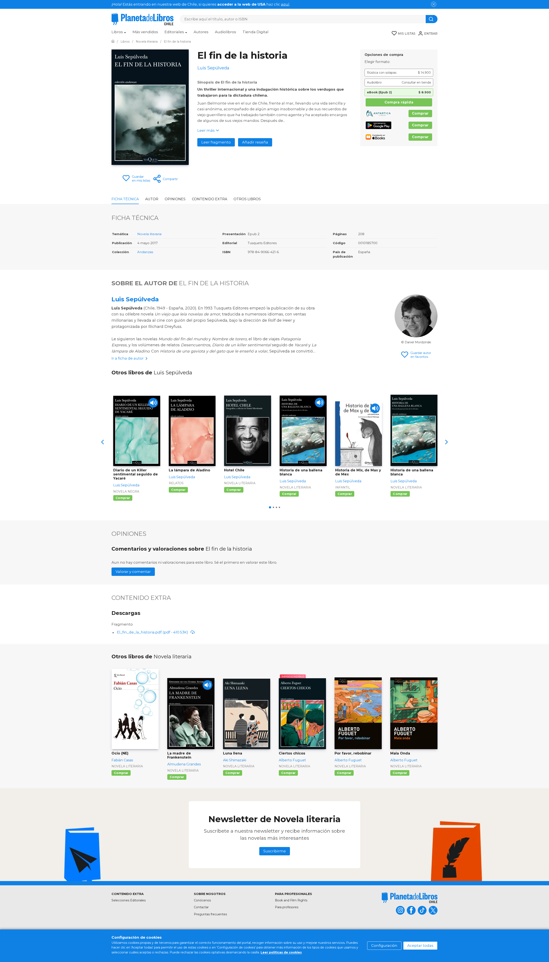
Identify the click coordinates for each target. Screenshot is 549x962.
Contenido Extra (209, 199)
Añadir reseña (255, 142)
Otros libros (247, 199)
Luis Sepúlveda (135, 299)
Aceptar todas (420, 945)
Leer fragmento (216, 142)
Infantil (342, 487)
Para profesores (286, 907)
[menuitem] (119, 33)
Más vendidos (145, 32)
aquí (285, 4)
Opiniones (175, 199)
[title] (409, 897)
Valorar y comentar (133, 571)
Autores (201, 32)
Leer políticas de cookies (281, 952)
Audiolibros (225, 32)
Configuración (384, 945)
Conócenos (202, 900)
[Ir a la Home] (113, 41)
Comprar (420, 113)
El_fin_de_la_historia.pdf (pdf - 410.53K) (152, 632)
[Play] (153, 403)
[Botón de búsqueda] (431, 19)
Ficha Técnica (125, 199)
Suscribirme (274, 851)
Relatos (176, 483)
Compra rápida (399, 102)
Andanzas (145, 252)
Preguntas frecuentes (210, 914)
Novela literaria (149, 234)
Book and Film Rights (291, 900)
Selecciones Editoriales (129, 900)
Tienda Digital (255, 32)
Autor (151, 199)
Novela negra (126, 491)
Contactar (201, 907)
